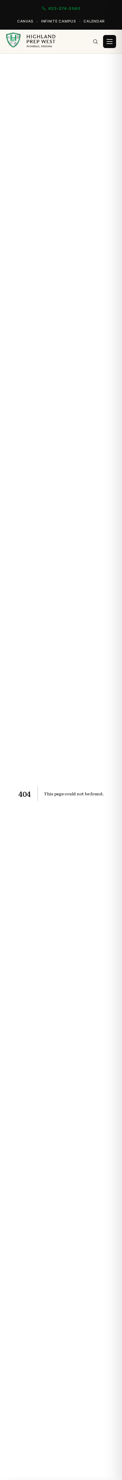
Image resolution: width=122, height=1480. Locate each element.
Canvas (25, 21)
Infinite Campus (58, 21)
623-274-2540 (64, 8)
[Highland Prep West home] (30, 41)
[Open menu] (109, 41)
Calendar (94, 21)
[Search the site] (95, 41)
